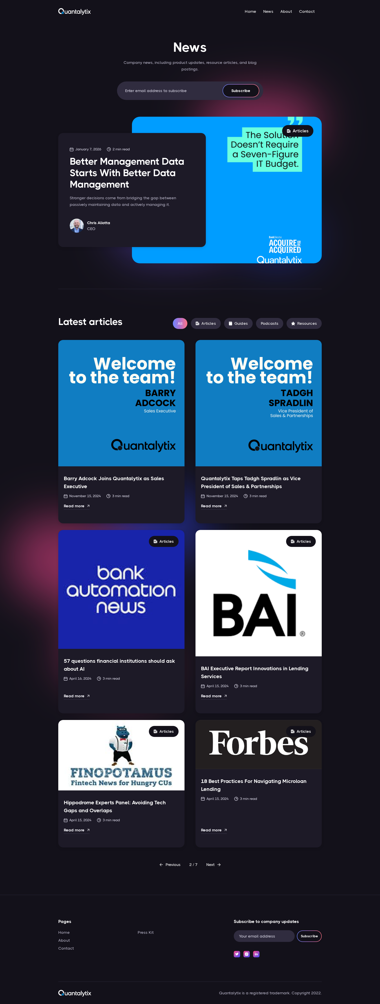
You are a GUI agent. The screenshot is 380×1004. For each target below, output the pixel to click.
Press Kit (146, 932)
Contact (307, 11)
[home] (74, 11)
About (286, 11)
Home (250, 11)
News (268, 11)
